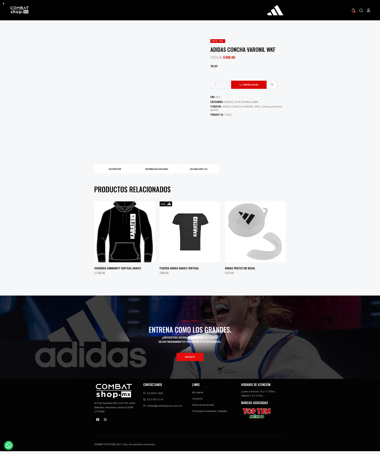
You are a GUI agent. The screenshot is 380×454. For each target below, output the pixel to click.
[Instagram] (105, 419)
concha (265, 106)
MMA (255, 102)
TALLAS (214, 66)
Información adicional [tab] (156, 169)
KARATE (229, 102)
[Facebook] (97, 419)
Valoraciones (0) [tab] (198, 169)
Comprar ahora (250, 84)
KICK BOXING (243, 102)
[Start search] (361, 10)
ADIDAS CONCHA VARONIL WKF (241, 106)
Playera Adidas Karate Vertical (179, 268)
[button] (272, 85)
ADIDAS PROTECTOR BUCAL (240, 268)
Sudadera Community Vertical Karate (117, 268)
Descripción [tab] (115, 169)
